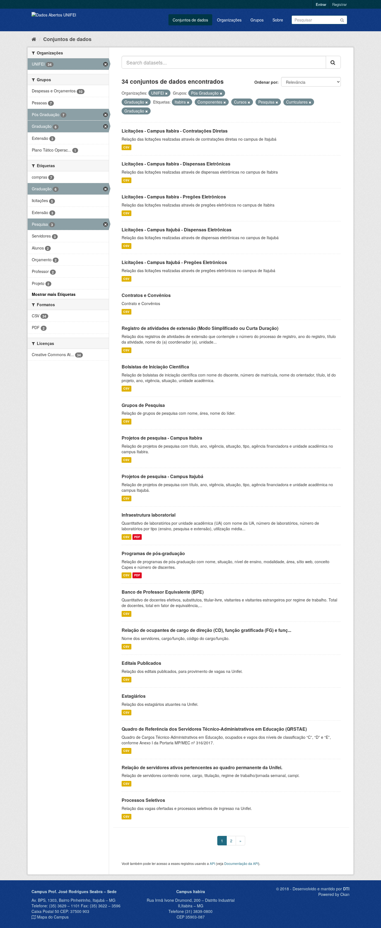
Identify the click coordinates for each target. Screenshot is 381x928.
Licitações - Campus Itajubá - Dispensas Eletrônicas (177, 229)
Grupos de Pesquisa (143, 405)
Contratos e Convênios (146, 295)
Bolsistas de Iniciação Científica (155, 366)
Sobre (278, 20)
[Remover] (166, 93)
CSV (126, 147)
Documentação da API (241, 863)
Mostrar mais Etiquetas (54, 294)
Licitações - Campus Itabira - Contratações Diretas (175, 131)
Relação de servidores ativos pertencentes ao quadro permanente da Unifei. (202, 767)
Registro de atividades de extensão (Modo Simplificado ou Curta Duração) (200, 328)
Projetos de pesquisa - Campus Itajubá (162, 476)
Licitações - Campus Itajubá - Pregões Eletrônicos (174, 262)
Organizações (229, 20)
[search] (333, 62)
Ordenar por (265, 82)
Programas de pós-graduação (153, 553)
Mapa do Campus (53, 917)
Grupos (257, 20)
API (212, 863)
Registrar (339, 4)
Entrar (321, 4)
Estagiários (134, 696)
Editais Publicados (141, 663)
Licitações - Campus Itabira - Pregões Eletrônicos (174, 196)
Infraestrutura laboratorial (148, 515)
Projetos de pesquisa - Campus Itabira (162, 438)
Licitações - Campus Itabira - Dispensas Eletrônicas (176, 163)
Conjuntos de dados (190, 20)
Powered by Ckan (333, 894)
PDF (137, 537)
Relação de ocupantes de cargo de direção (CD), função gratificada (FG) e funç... (206, 630)
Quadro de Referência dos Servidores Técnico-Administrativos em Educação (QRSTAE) (214, 729)
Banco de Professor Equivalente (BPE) (163, 592)
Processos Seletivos (143, 800)
